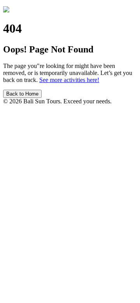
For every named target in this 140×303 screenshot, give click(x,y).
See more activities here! (69, 80)
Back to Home (22, 94)
